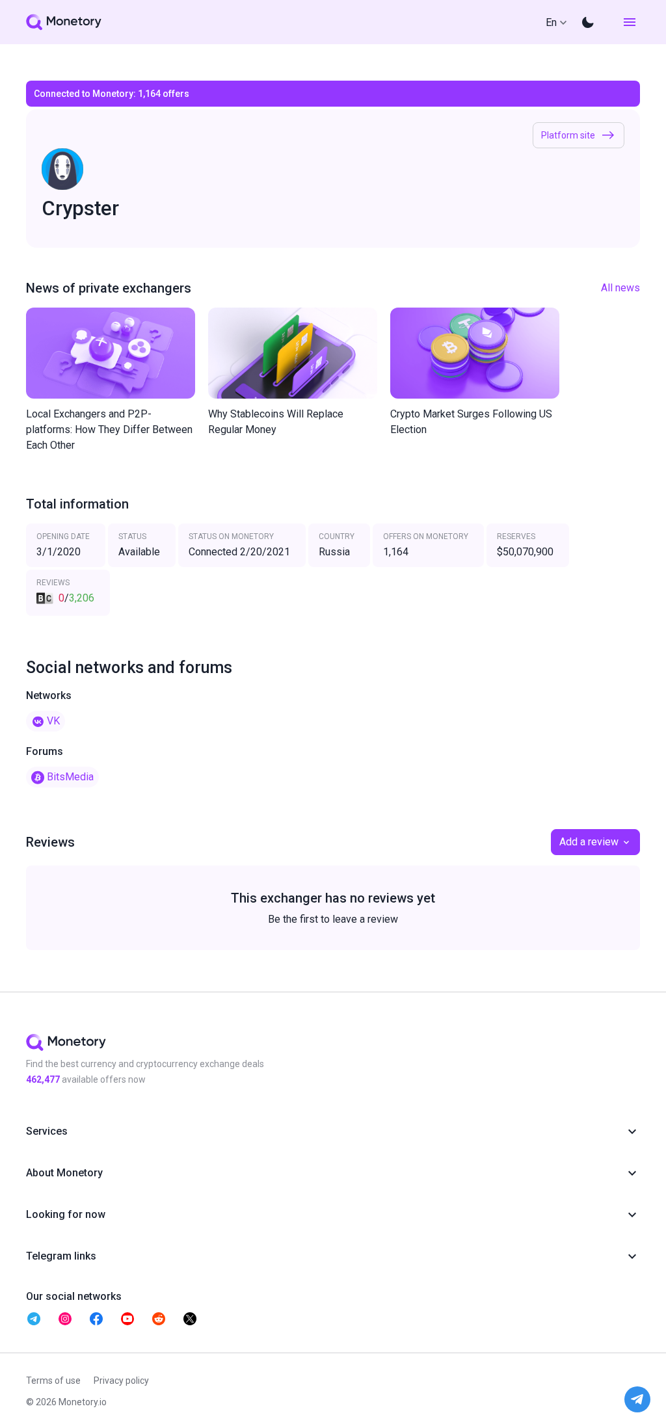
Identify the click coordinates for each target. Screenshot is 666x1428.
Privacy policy (121, 1380)
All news (620, 288)
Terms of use (53, 1380)
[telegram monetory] (34, 1319)
